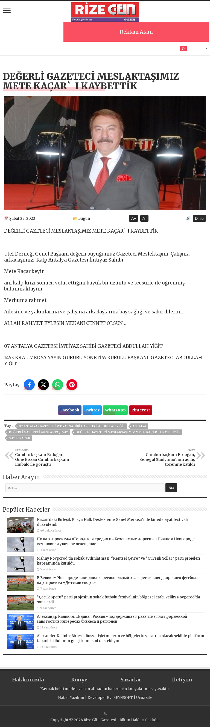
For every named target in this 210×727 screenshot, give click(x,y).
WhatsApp (115, 410)
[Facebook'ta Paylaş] (29, 384)
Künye (79, 679)
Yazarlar (130, 679)
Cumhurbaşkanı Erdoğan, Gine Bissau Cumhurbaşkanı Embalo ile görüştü (42, 457)
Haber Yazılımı (71, 697)
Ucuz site (144, 697)
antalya (139, 426)
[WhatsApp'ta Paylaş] (57, 384)
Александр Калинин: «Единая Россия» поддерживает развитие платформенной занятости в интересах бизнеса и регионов (112, 619)
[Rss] (105, 713)
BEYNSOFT (123, 697)
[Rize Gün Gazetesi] (105, 11)
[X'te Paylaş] (43, 384)
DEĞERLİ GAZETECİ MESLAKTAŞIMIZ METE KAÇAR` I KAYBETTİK (127, 432)
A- (144, 218)
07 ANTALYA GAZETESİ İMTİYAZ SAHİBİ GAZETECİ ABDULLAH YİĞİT (72, 426)
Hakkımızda (28, 679)
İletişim (182, 679)
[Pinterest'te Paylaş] (71, 384)
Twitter (92, 410)
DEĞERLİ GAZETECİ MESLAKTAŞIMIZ (38, 432)
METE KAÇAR (19, 438)
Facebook (69, 410)
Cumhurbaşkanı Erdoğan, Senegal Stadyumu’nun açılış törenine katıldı (167, 457)
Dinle (199, 218)
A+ (133, 218)
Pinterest (140, 410)
